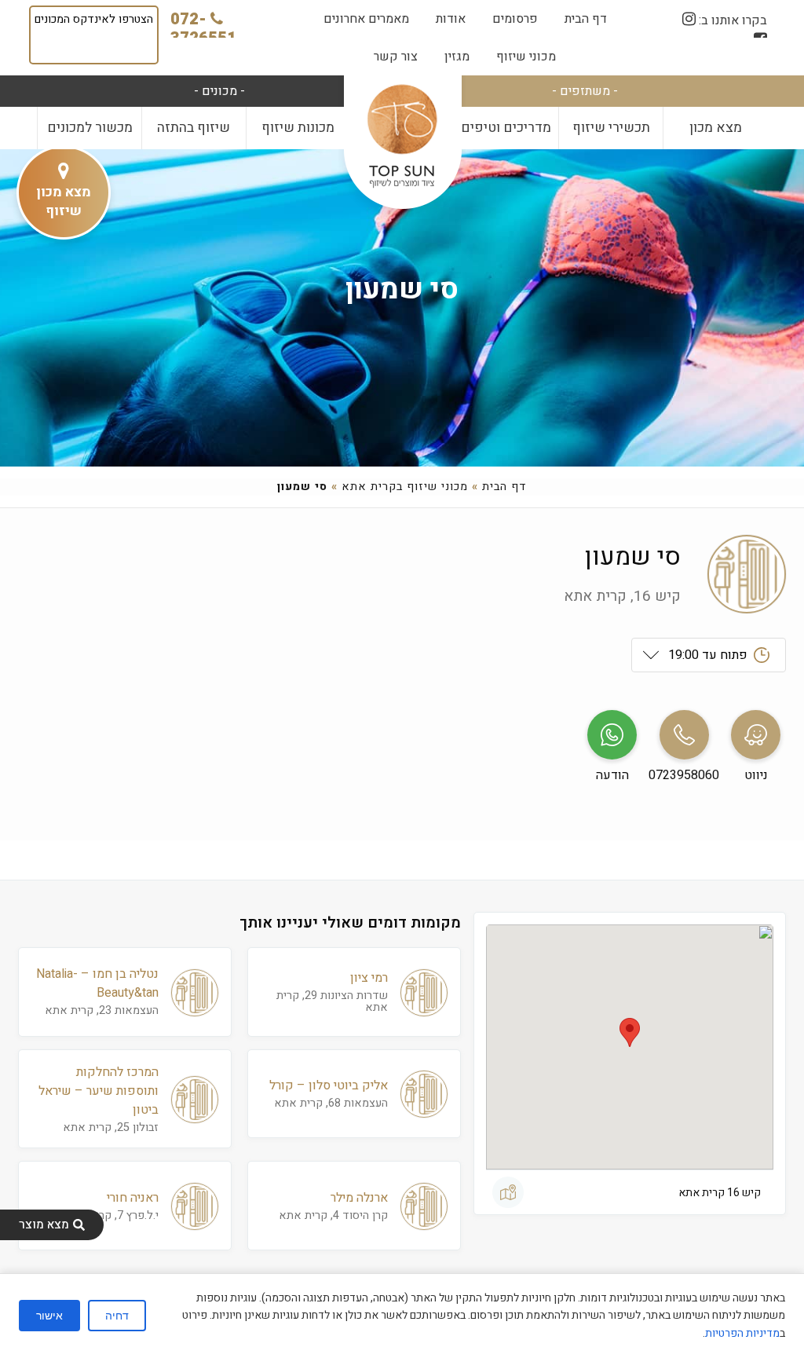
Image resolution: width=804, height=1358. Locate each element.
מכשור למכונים (90, 127)
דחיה (117, 1315)
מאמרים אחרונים (366, 18)
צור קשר (396, 56)
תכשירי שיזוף (611, 127)
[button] (629, 1032)
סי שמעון (402, 289)
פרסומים (515, 18)
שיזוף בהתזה (193, 127)
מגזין (457, 56)
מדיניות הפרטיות (742, 1333)
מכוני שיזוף (526, 56)
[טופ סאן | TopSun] (402, 137)
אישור (49, 1315)
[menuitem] (586, 19)
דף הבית (586, 18)
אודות (451, 18)
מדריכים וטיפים (506, 127)
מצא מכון (715, 127)
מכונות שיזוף (297, 127)
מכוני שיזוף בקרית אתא (405, 486)
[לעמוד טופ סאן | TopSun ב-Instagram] (689, 19)
